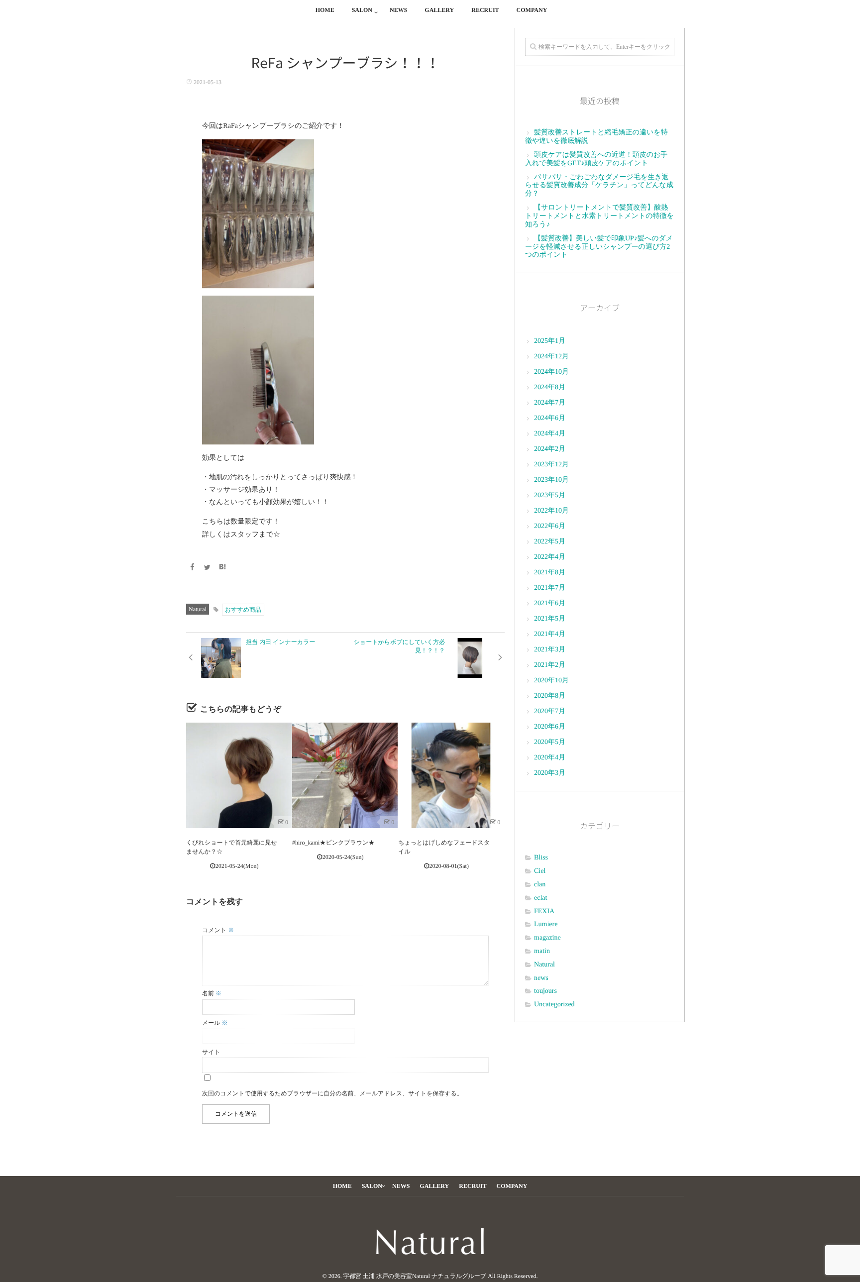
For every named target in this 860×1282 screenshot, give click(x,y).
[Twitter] (208, 568)
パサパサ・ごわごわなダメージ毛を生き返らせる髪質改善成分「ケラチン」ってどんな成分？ (599, 186)
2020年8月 (549, 696)
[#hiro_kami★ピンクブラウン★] (345, 775)
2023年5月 (549, 495)
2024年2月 (549, 449)
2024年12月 (551, 356)
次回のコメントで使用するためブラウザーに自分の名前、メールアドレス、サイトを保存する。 (332, 1093)
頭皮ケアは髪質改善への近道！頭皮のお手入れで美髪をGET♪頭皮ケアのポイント (596, 159)
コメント (218, 930)
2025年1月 (549, 341)
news (541, 978)
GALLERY (439, 9)
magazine (547, 938)
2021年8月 (549, 572)
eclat (540, 898)
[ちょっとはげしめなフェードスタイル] (451, 775)
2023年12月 (551, 464)
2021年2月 (549, 665)
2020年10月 (551, 680)
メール (215, 1022)
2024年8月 (549, 387)
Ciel (539, 871)
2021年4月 (549, 634)
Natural (198, 609)
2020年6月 (549, 727)
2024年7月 (549, 403)
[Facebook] (192, 568)
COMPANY (532, 9)
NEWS (398, 9)
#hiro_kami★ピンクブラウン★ (333, 842)
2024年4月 (549, 433)
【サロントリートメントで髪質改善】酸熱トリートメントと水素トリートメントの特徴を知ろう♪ (599, 216)
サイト (211, 1052)
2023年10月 (551, 480)
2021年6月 (549, 603)
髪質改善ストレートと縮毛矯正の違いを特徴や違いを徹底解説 (596, 137)
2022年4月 (549, 557)
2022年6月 (549, 526)
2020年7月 (549, 711)
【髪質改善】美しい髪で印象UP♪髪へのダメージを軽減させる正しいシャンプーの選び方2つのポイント (599, 247)
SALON (362, 9)
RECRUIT (485, 9)
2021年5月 (549, 619)
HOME (325, 9)
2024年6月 (549, 418)
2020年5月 (549, 742)
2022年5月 (549, 541)
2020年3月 (549, 773)
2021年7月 (549, 588)
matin (542, 951)
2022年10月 (551, 511)
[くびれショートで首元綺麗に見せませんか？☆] (239, 775)
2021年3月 (549, 649)
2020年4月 (549, 757)
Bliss (541, 857)
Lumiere (545, 924)
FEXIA (544, 911)
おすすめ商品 (243, 609)
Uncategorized (554, 1004)
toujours (545, 991)
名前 (211, 993)
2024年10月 (551, 372)
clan (539, 884)
